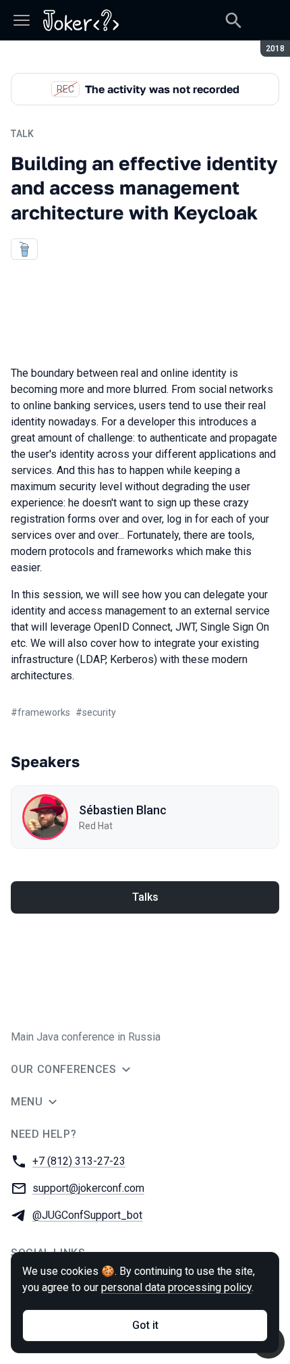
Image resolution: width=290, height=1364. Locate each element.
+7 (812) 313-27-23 (78, 1161)
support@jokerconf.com (88, 1188)
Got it (145, 1325)
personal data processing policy (176, 1287)
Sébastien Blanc (123, 810)
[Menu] (21, 20)
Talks (145, 897)
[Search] (233, 20)
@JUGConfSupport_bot (87, 1215)
